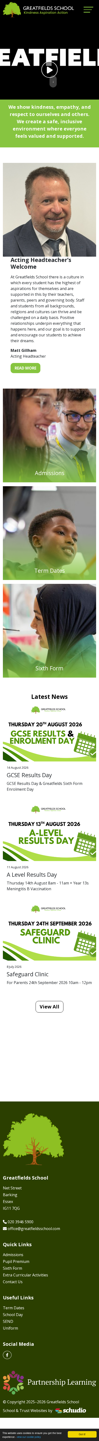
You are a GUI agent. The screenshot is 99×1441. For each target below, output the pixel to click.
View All (49, 1006)
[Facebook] (7, 1355)
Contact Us (13, 1281)
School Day (13, 1314)
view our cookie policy (29, 1437)
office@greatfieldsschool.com (34, 1228)
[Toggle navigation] (88, 9)
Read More (25, 368)
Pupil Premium (16, 1261)
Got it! (82, 1434)
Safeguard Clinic (28, 974)
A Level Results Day (32, 874)
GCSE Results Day (29, 775)
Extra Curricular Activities (25, 1275)
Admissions (13, 1254)
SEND (8, 1321)
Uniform (10, 1328)
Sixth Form (12, 1268)
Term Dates (13, 1308)
